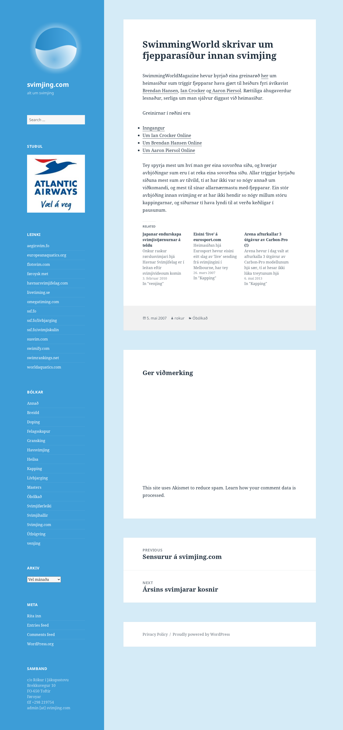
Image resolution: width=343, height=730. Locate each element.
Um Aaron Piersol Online (169, 150)
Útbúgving (36, 534)
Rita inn (34, 615)
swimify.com (38, 348)
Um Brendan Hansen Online (172, 143)
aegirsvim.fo (38, 245)
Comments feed (41, 634)
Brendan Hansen (160, 91)
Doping (33, 422)
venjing (33, 543)
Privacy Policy (155, 634)
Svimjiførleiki (39, 506)
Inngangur (154, 128)
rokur (180, 318)
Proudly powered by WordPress (201, 634)
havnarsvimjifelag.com (47, 283)
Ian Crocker (192, 91)
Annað (32, 403)
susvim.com (37, 339)
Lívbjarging (37, 478)
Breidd (33, 412)
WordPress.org (40, 643)
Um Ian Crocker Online (167, 135)
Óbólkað (34, 496)
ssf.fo (31, 311)
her (264, 76)
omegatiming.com (43, 301)
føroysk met (37, 273)
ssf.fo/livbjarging (42, 320)
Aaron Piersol (226, 91)
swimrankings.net (43, 357)
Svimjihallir (37, 515)
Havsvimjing (38, 450)
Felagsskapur (38, 431)
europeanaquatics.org (46, 255)
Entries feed (38, 625)
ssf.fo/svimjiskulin (43, 329)
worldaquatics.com (44, 367)
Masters (34, 487)
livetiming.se (38, 292)
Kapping (34, 468)
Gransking (36, 440)
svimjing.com (48, 84)
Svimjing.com (39, 524)
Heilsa (32, 459)
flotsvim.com (38, 264)
